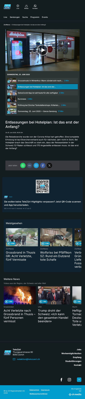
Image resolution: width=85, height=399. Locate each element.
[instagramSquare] (69, 379)
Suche (25, 17)
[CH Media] (75, 394)
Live (5, 17)
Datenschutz (34, 390)
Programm (34, 17)
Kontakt (77, 365)
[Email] (36, 165)
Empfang (77, 357)
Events (45, 17)
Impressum (45, 390)
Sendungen (15, 17)
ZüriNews (7, 25)
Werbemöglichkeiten (71, 353)
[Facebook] (42, 165)
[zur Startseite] (7, 6)
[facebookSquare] (61, 379)
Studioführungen (73, 361)
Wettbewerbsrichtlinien (38, 394)
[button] (29, 165)
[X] (49, 165)
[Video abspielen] (42, 50)
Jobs (79, 349)
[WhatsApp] (23, 165)
